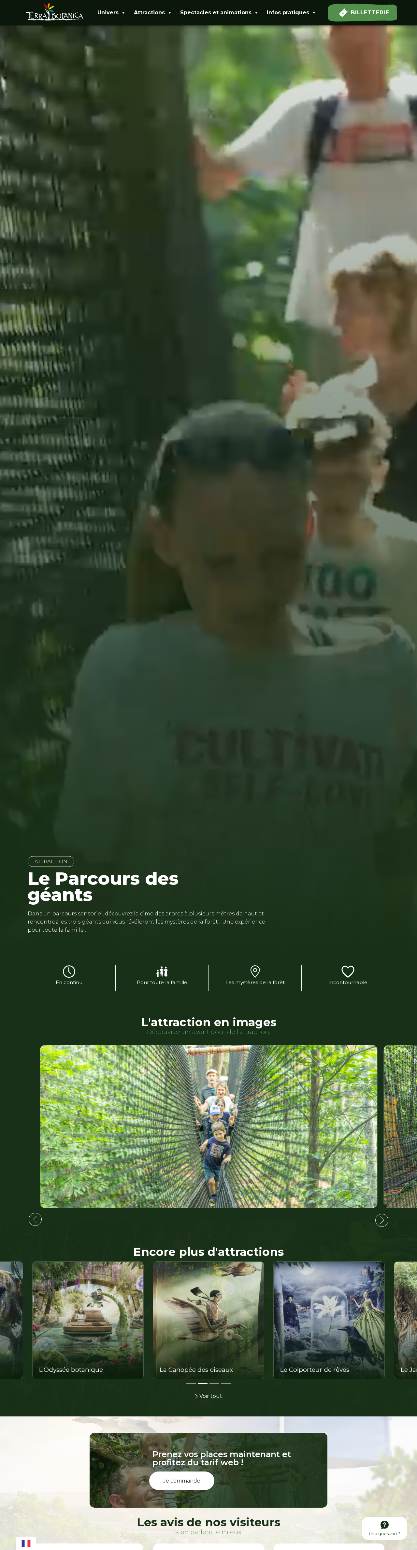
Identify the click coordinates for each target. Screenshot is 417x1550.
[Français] (26, 1543)
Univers (108, 12)
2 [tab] (201, 1386)
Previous (35, 1219)
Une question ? (384, 1533)
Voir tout (210, 1396)
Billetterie (370, 12)
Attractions (149, 12)
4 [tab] (224, 1386)
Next (381, 1220)
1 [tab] (189, 1386)
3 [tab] (212, 1386)
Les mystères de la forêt (255, 982)
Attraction (51, 861)
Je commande (181, 1481)
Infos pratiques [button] (288, 12)
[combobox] (26, 1543)
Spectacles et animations (216, 12)
